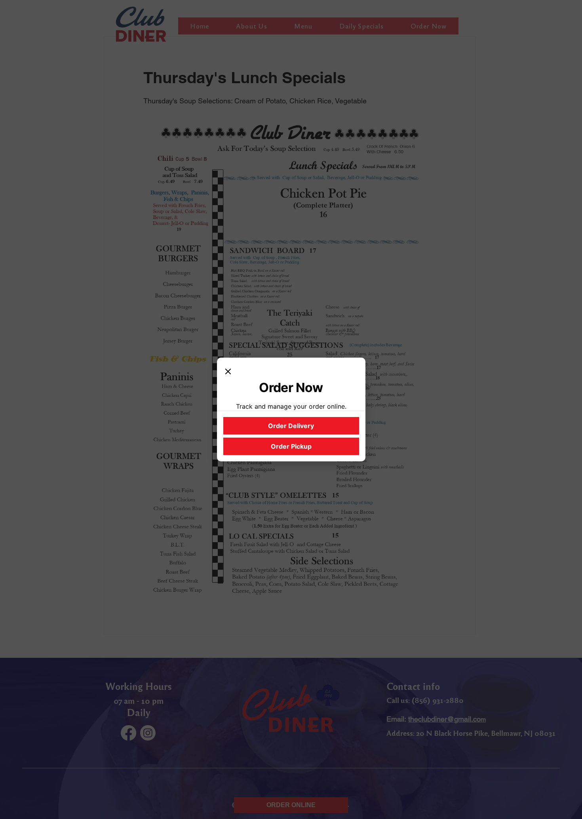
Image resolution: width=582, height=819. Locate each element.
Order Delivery (291, 426)
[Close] (228, 372)
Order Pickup (291, 446)
